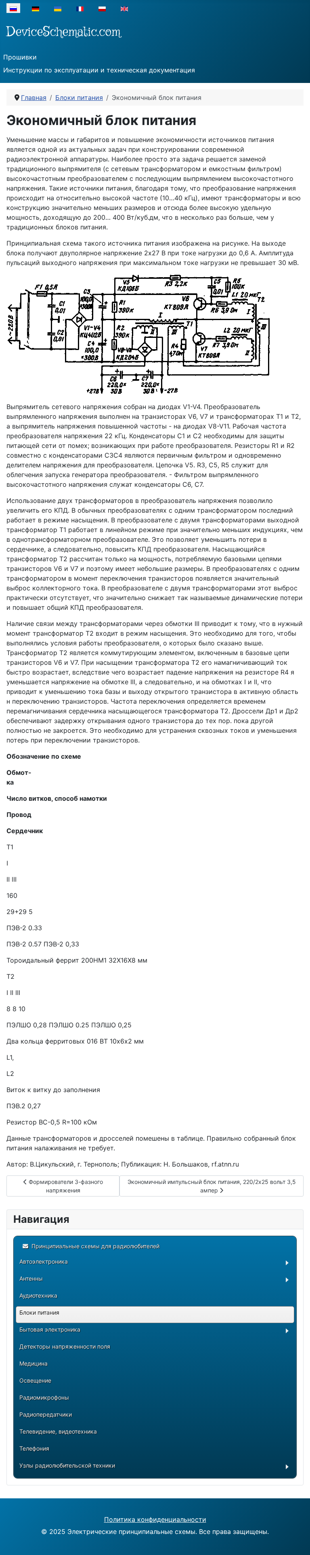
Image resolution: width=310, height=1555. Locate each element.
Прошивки (20, 57)
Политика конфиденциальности (155, 1519)
